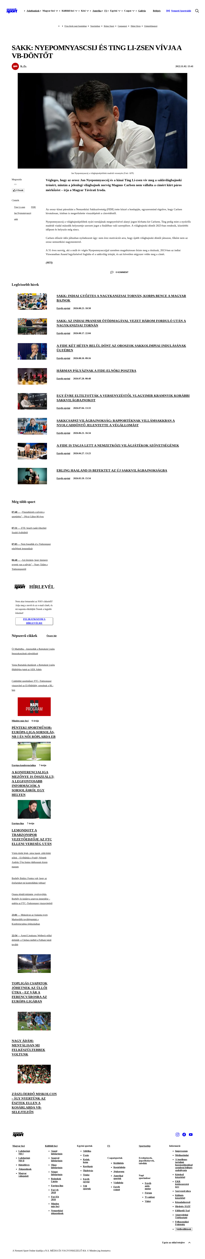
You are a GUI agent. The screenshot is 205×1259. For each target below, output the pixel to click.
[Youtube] (191, 1134)
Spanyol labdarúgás (56, 1159)
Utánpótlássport (150, 26)
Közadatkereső (182, 1202)
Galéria (142, 10)
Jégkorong (118, 1171)
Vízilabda (118, 1182)
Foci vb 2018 (55, 1191)
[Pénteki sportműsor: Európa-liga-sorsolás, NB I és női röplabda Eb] (34, 715)
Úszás (86, 1155)
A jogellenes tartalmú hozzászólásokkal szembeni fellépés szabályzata (184, 1165)
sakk (16, 219)
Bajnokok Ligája (56, 1180)
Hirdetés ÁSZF (183, 1206)
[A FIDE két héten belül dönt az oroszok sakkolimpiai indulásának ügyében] (32, 359)
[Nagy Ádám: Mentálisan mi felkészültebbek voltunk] (34, 1029)
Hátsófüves (24, 1165)
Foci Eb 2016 (55, 1198)
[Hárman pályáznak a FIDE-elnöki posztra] (32, 384)
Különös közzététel (180, 1196)
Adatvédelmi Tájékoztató (181, 1216)
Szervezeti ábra (183, 1191)
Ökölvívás (88, 1170)
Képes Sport (109, 26)
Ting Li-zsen (19, 207)
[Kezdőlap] (12, 10)
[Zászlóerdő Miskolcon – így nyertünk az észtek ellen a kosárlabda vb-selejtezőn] (34, 1082)
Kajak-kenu (86, 1160)
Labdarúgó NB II (24, 1159)
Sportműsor (95, 26)
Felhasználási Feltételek (182, 1223)
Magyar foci (18, 1146)
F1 (105, 10)
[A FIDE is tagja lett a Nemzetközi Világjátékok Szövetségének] (32, 458)
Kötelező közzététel (180, 1175)
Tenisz (86, 1175)
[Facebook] (184, 1134)
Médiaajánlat (182, 1155)
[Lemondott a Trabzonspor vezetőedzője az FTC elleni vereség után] (34, 818)
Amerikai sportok (118, 1177)
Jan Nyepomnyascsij (22, 213)
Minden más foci (20, 720)
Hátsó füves (136, 26)
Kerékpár (88, 1166)
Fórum (148, 1193)
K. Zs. (23, 66)
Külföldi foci (51, 1146)
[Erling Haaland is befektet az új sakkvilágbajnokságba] (32, 483)
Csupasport (122, 26)
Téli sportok (87, 1187)
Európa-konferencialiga (24, 765)
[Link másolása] (15, 184)
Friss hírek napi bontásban (76, 26)
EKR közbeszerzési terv (182, 1184)
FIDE (33, 207)
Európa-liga (18, 823)
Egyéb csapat (116, 1188)
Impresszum (181, 1151)
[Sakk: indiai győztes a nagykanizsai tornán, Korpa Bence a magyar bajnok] (32, 309)
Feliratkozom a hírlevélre (34, 621)
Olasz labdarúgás (56, 1166)
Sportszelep (145, 1146)
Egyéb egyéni (63, 308)
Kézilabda (118, 1163)
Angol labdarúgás (56, 1152)
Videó (148, 1201)
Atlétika (87, 1151)
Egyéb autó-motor (148, 1186)
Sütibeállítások (183, 1229)
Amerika (96, 10)
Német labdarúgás (56, 1173)
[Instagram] (177, 1134)
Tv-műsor (150, 1197)
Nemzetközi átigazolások (57, 1212)
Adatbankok (33, 10)
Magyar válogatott (23, 1174)
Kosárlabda (119, 1167)
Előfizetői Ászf (182, 1210)
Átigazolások (25, 1169)
